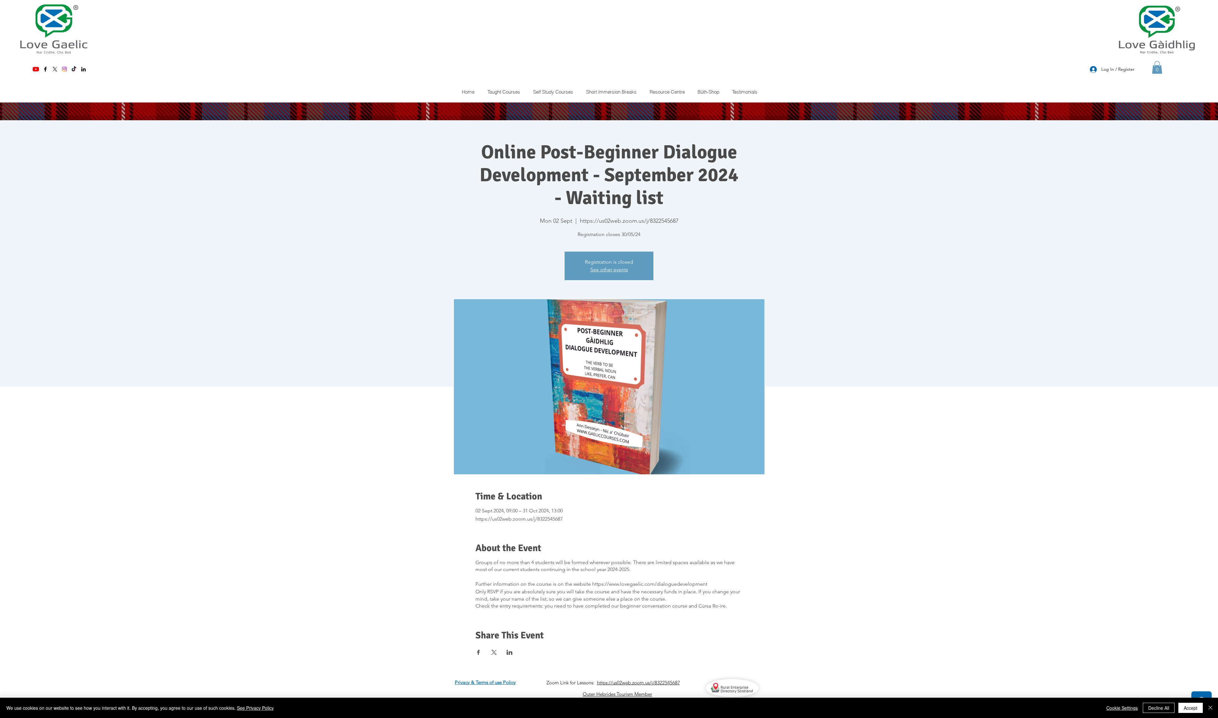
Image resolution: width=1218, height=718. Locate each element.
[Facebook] (45, 69)
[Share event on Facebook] (478, 652)
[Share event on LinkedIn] (510, 652)
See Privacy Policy (255, 708)
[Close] (1210, 708)
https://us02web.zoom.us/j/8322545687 (638, 683)
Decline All (1158, 708)
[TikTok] (74, 69)
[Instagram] (64, 69)
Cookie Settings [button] (1122, 708)
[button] (1157, 67)
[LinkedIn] (83, 69)
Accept (1190, 708)
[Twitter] (55, 69)
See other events (609, 270)
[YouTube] (36, 69)
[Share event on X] (494, 652)
